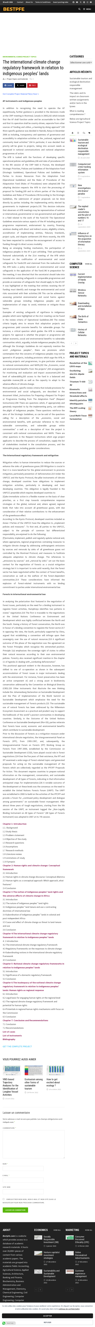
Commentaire (9, 1128)
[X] (81, 2)
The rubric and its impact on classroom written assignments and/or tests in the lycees (79, 100)
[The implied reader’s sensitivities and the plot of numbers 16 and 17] (73, 206)
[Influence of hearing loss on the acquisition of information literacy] (73, 233)
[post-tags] (89, 133)
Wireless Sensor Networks (82, 293)
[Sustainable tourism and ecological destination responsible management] (73, 140)
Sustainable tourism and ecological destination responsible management (83, 146)
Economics (41, 1230)
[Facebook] (73, 2)
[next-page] (76, 343)
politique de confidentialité (69, 1309)
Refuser (47, 1322)
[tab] (72, 133)
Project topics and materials (17, 79)
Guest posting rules (60, 2)
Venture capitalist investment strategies (52, 1255)
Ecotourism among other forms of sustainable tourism (34, 1084)
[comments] (84, 133)
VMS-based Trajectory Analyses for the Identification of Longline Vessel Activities (10, 1087)
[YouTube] (77, 2)
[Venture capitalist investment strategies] (38, 1252)
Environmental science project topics (19, 57)
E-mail (6, 1175)
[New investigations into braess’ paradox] (73, 185)
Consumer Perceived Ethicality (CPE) (82, 1239)
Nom (5, 1164)
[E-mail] (90, 2)
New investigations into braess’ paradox (84, 189)
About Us (29, 2)
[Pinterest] (84, 2)
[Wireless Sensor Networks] (73, 290)
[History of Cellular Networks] (73, 329)
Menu (88, 9)
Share (9, 85)
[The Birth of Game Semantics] (73, 316)
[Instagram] (87, 2)
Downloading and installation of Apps (85, 306)
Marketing (72, 1230)
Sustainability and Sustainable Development (51, 1273)
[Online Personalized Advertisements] (70, 1252)
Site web (7, 1187)
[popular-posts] (72, 133)
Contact (20, 2)
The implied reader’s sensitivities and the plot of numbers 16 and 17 (84, 213)
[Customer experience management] (70, 1271)
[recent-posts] (78, 133)
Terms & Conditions (43, 2)
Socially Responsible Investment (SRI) (51, 1239)
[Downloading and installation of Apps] (73, 303)
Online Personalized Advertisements (82, 1255)
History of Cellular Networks (82, 332)
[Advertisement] (47, 31)
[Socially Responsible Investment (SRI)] (38, 1237)
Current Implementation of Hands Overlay (85, 278)
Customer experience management (81, 1273)
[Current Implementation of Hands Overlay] (73, 274)
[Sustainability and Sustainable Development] (38, 1271)
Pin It (34, 85)
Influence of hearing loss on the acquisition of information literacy (85, 239)
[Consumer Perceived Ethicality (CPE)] (70, 1237)
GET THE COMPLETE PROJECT (17, 1046)
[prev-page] (71, 343)
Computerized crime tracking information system (84, 168)
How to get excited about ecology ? (53, 1082)
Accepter (47, 1316)
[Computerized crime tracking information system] (73, 164)
